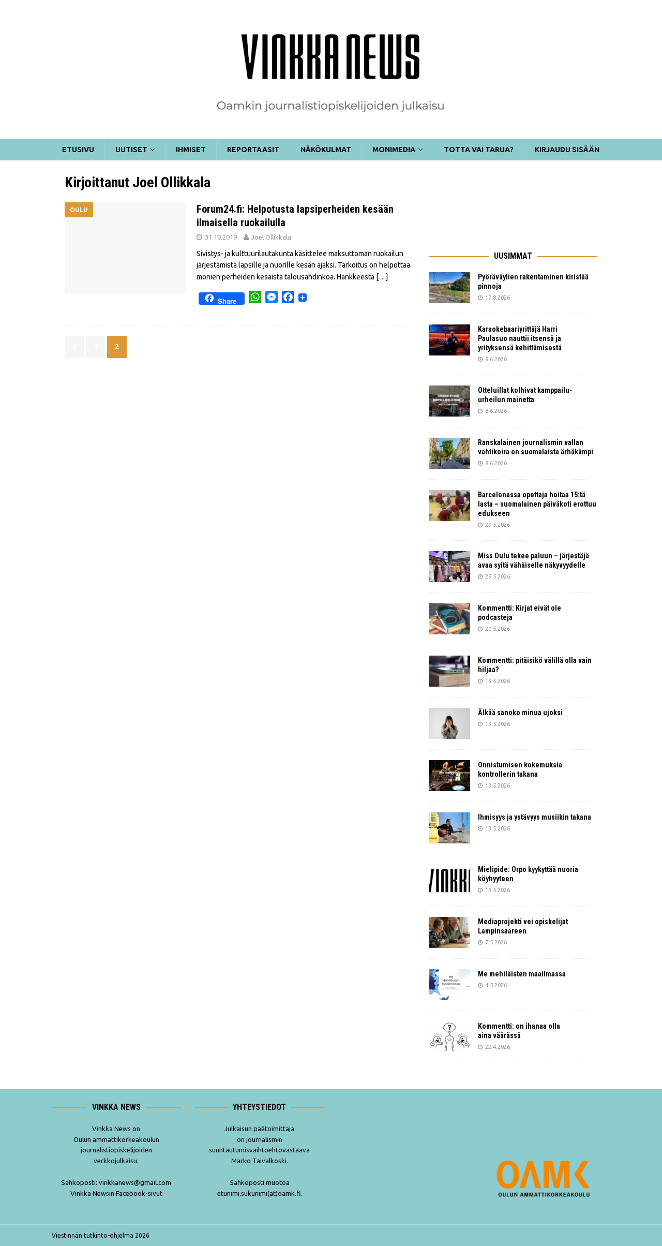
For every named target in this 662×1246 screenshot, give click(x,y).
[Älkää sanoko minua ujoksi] (449, 723)
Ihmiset (191, 149)
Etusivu (78, 149)
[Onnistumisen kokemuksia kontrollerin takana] (449, 775)
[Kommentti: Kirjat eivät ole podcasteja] (449, 618)
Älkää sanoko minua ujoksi (520, 712)
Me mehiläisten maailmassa (522, 974)
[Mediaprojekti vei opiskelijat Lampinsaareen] (449, 932)
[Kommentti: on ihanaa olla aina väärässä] (449, 1036)
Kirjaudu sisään (567, 149)
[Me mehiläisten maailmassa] (449, 984)
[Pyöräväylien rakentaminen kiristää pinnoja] (449, 287)
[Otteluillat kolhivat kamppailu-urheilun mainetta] (449, 401)
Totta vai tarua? (479, 149)
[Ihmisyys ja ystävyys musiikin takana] (449, 827)
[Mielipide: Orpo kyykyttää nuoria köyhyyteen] (449, 880)
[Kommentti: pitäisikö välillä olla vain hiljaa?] (449, 671)
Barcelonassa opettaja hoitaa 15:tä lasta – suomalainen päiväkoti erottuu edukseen (537, 504)
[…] (382, 277)
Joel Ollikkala (271, 237)
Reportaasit (253, 149)
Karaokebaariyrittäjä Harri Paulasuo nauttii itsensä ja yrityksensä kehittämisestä (520, 338)
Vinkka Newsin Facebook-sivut (116, 1193)
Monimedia (393, 149)
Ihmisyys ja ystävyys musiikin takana (536, 817)
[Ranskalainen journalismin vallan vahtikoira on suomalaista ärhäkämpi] (449, 453)
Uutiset (131, 149)
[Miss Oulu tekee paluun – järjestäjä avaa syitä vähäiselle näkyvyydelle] (449, 566)
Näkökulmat (325, 149)
